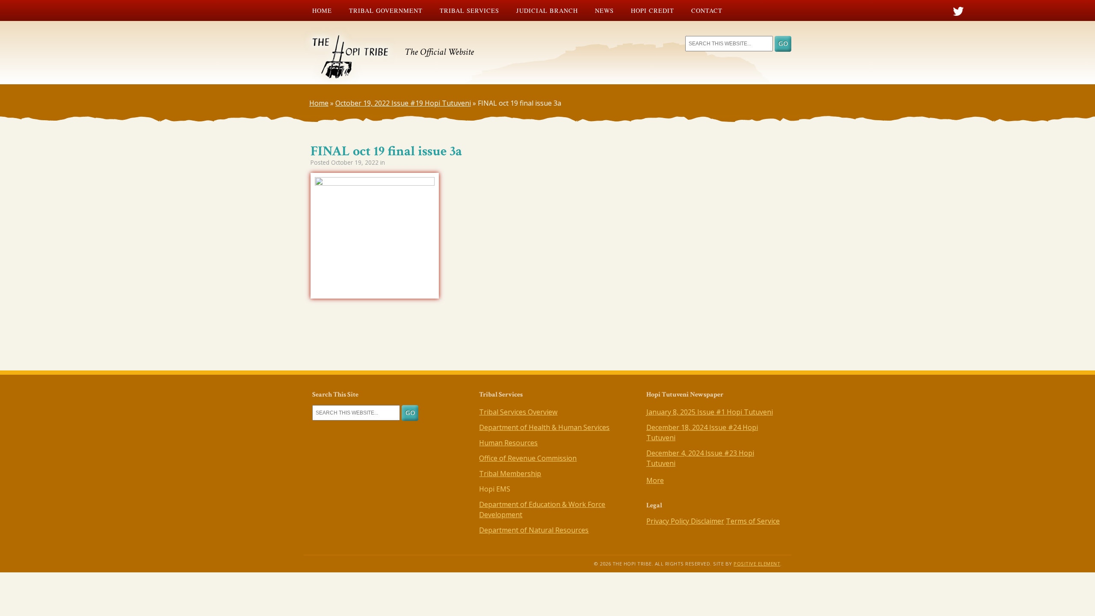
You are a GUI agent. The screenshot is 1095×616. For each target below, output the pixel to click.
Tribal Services (469, 10)
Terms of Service (753, 521)
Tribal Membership (510, 473)
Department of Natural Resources (534, 530)
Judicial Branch (547, 10)
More (655, 480)
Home (322, 10)
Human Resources (508, 442)
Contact (706, 10)
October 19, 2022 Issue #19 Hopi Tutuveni (403, 103)
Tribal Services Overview (518, 412)
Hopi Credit (652, 10)
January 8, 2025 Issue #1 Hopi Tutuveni (709, 412)
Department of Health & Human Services (544, 427)
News (604, 10)
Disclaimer (707, 521)
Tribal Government (386, 10)
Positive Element (757, 563)
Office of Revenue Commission (528, 458)
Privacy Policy (668, 521)
